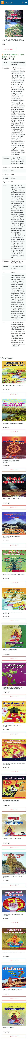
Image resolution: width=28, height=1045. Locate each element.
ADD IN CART (9, 49)
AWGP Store (8, 2)
